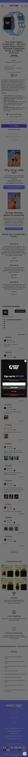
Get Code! (14, 388)
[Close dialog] (25, 361)
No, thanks (14, 391)
